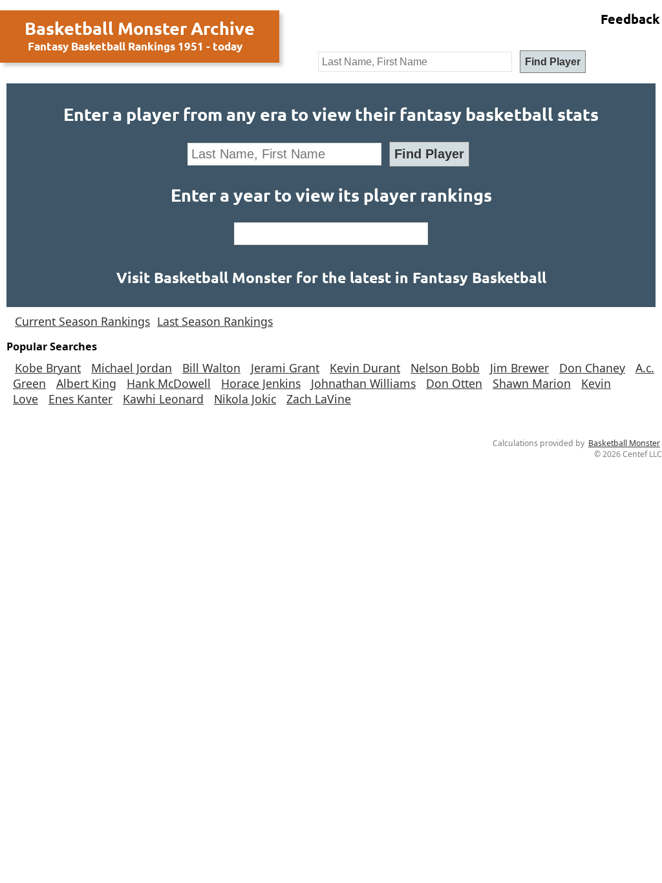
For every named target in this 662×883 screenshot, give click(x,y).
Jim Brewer (519, 368)
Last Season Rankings (215, 321)
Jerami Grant (285, 368)
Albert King (86, 383)
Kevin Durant (365, 368)
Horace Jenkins (261, 383)
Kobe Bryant (48, 368)
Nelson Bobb (445, 368)
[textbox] (415, 62)
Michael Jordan (131, 368)
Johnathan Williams (363, 383)
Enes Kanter (80, 399)
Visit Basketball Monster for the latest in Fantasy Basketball (331, 277)
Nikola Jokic (245, 399)
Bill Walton (211, 368)
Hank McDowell (169, 383)
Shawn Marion (532, 383)
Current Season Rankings (82, 321)
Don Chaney (592, 368)
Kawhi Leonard (163, 399)
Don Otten (454, 383)
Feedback (630, 18)
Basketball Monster (624, 443)
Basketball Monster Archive (140, 28)
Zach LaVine (318, 399)
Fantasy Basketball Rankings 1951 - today (135, 46)
